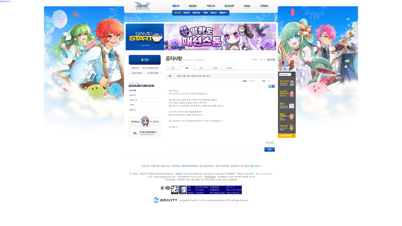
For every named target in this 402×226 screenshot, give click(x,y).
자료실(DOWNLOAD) (246, 7)
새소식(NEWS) (175, 7)
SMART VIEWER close (287, 136)
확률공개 (223, 13)
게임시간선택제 (222, 165)
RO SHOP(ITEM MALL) (229, 7)
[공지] (187, 68)
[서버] (201, 68)
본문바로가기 (12, 8)
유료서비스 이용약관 (170, 165)
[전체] (173, 68)
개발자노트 (196, 13)
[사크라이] (229, 68)
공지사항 (177, 13)
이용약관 (155, 165)
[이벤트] (215, 68)
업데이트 (186, 13)
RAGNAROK (142, 6)
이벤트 (205, 13)
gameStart (145, 34)
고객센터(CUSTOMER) (264, 7)
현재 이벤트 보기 (184, 47)
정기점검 (245, 165)
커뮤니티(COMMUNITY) (211, 7)
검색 (293, 74)
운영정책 (235, 165)
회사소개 (145, 165)
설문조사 (213, 13)
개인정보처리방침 (189, 165)
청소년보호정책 (206, 165)
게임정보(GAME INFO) (192, 7)
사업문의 (257, 165)
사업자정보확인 (210, 176)
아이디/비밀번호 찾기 (150, 68)
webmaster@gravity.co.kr (165, 176)
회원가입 (135, 68)
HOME (255, 60)
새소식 (262, 60)
